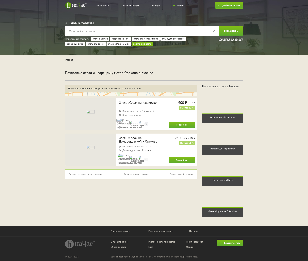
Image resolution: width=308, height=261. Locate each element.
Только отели (102, 5)
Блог (150, 246)
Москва (189, 246)
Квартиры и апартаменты (161, 231)
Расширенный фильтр (231, 38)
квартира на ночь (121, 38)
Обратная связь (118, 246)
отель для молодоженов (146, 38)
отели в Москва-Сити (118, 43)
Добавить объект (231, 5)
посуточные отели (142, 43)
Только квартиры (130, 5)
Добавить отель (232, 242)
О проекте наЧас (119, 241)
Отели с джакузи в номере (136, 174)
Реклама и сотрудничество (161, 241)
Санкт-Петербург (194, 241)
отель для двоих (96, 43)
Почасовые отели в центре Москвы (85, 174)
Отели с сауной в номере (181, 174)
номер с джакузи (75, 43)
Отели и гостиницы (120, 231)
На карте (156, 5)
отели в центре (100, 38)
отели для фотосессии (173, 38)
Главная (69, 59)
